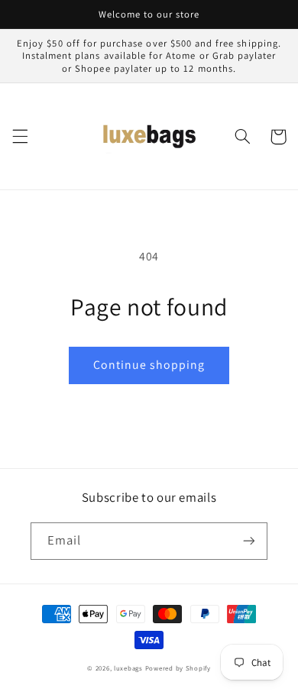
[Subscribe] (249, 541)
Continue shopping (149, 365)
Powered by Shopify (178, 668)
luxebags (128, 668)
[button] (19, 136)
